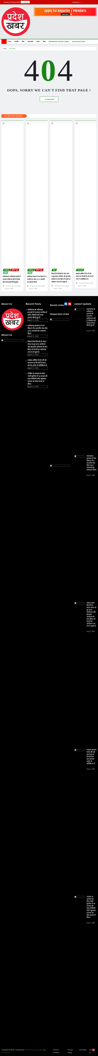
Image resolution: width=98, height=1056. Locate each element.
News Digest (38, 1050)
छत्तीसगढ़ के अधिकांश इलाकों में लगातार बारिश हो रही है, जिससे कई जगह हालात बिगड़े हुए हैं (12, 279)
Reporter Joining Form (59, 41)
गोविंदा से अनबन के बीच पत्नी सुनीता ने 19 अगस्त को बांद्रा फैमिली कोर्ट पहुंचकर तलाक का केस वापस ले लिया (37, 378)
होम (4, 41)
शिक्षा (44, 41)
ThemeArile (5, 1052)
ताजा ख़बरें (30, 41)
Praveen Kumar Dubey (13, 286)
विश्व (23, 41)
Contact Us (92, 1051)
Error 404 (12, 48)
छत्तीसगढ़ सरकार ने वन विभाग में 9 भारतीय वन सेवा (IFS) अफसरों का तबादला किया (36, 279)
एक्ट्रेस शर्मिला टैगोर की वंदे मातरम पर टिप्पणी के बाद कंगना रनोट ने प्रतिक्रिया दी (84, 276)
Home (5, 48)
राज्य (9, 41)
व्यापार (38, 41)
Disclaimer (83, 1050)
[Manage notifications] (93, 1049)
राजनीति (16, 41)
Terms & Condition (56, 1051)
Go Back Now (49, 99)
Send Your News (78, 41)
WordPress (29, 1050)
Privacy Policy (70, 1051)
